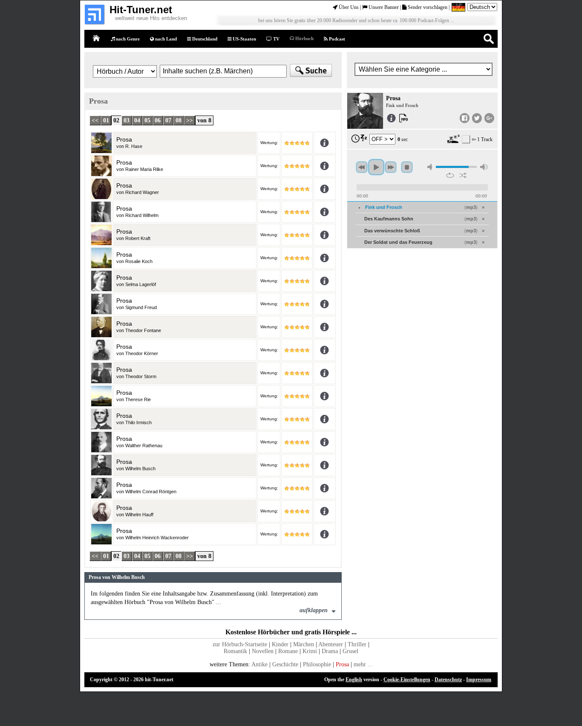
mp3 (471, 207)
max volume (484, 167)
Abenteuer (330, 644)
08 (179, 120)
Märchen (303, 644)
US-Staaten (243, 38)
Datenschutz (448, 680)
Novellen (263, 651)
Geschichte (285, 664)
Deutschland (204, 38)
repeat (450, 175)
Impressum (478, 680)
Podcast (336, 38)
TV (275, 38)
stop (407, 167)
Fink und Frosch (383, 207)
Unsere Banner (383, 7)
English (354, 680)
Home (97, 38)
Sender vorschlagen (426, 7)
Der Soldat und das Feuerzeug (398, 242)
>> (189, 120)
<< (95, 120)
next (391, 167)
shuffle (463, 175)
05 (147, 120)
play (376, 167)
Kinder (280, 644)
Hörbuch (304, 38)
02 (116, 120)
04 (137, 120)
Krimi (310, 651)
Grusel (350, 651)
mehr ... (363, 664)
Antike (259, 664)
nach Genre (127, 38)
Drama (330, 651)
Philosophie (317, 664)
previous (362, 167)
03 (127, 120)
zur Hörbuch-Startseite (240, 644)
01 (106, 120)
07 (168, 120)
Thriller (357, 644)
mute (431, 167)
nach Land (165, 38)
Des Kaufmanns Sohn (388, 218)
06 (158, 120)
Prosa (342, 664)
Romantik (235, 651)
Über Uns (348, 7)
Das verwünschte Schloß (392, 230)
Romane (288, 651)
